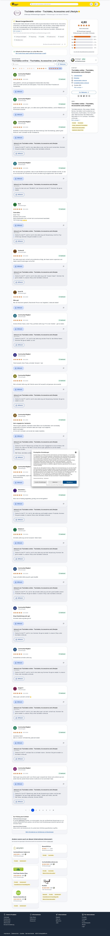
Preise (83, 921)
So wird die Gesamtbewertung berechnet (84, 51)
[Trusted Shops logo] (15, 4)
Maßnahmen (22, 820)
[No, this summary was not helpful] (65, 44)
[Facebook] (78, 96)
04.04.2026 (25, 127)
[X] (81, 96)
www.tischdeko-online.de (80, 80)
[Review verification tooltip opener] (79, 12)
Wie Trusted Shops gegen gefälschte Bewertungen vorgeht (31, 53)
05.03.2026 (25, 732)
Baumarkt (45, 894)
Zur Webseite (83, 92)
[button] (91, 4)
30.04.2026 (25, 296)
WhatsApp (76, 78)
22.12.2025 (25, 773)
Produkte (84, 917)
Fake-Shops (33, 917)
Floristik (74, 123)
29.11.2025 (25, 420)
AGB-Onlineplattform (41, 933)
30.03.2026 (25, 495)
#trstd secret (7, 922)
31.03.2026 (16, 511)
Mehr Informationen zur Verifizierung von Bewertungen (40, 832)
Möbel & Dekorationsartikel (78, 127)
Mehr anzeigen (77, 87)
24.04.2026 (25, 79)
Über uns (58, 919)
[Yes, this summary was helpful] (62, 44)
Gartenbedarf (23, 861)
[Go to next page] (49, 810)
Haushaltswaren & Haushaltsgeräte (22, 884)
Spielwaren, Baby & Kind (77, 130)
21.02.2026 (25, 168)
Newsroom (58, 921)
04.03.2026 (16, 186)
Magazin (58, 917)
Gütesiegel (6, 917)
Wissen (84, 924)
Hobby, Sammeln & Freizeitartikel (79, 125)
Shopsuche (32, 921)
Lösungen (84, 919)
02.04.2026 (25, 255)
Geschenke (80, 123)
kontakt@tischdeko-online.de (81, 82)
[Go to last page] (53, 810)
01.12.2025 (16, 443)
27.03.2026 (25, 534)
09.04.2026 (16, 145)
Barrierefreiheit (29, 933)
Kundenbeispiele (86, 922)
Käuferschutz (7, 919)
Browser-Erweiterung (9, 924)
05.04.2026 (25, 380)
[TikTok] (84, 96)
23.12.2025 (16, 791)
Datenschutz (15, 933)
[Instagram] (86, 96)
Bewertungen (7, 921)
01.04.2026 (25, 612)
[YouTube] (89, 96)
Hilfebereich (33, 919)
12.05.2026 (25, 104)
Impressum (7, 933)
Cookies (22, 933)
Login (83, 926)
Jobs (57, 922)
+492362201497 (78, 75)
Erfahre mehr (50, 841)
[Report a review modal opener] (63, 91)
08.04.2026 (25, 209)
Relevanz (63, 64)
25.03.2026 (25, 472)
